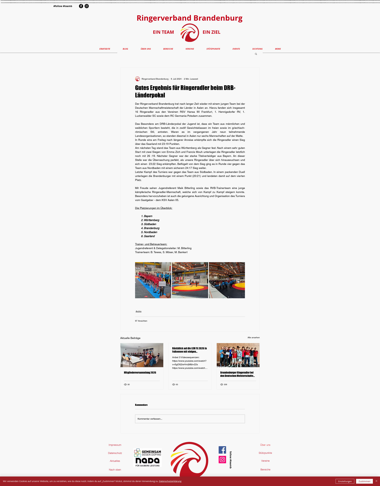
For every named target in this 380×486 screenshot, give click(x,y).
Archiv (138, 311)
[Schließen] (376, 481)
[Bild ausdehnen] (153, 280)
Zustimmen (364, 481)
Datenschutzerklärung (170, 481)
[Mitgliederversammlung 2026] (141, 355)
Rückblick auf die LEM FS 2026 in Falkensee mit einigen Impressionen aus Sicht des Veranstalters (189, 350)
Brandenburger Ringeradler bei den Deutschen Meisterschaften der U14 (237, 374)
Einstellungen (345, 481)
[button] (256, 54)
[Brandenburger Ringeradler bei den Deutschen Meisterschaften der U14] (238, 355)
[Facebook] (81, 6)
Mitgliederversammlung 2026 (140, 372)
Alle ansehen (254, 337)
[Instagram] (87, 6)
